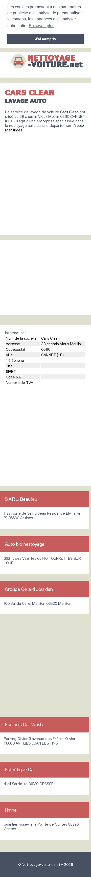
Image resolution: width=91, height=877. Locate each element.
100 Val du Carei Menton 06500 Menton (37, 603)
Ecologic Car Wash (24, 724)
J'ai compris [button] (45, 39)
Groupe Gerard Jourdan (29, 589)
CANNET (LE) (52, 355)
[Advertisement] (45, 181)
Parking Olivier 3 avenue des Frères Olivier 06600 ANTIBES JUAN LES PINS (40, 740)
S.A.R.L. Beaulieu (21, 499)
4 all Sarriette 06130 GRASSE (29, 783)
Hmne (11, 810)
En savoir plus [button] (41, 26)
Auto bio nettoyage (24, 544)
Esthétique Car (20, 769)
